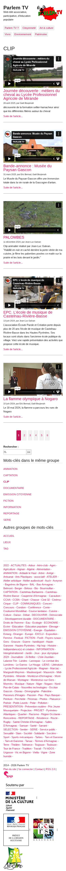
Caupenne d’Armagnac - (35, 595)
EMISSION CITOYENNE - (18, 630)
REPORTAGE (11, 513)
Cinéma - (57, 599)
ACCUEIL (8, 535)
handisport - (39, 641)
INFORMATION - (46, 649)
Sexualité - (9, 733)
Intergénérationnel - (14, 653)
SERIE (7, 519)
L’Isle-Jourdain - (46, 657)
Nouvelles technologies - (35, 687)
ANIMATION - (11, 573)
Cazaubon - (55, 595)
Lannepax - (35, 660)
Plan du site (9, 769)
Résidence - (44, 718)
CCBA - (17, 599)
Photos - (45, 699)
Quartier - (23, 714)
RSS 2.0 (50, 769)
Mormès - (9, 683)
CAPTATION (10, 475)
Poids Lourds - (21, 702)
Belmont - (9, 588)
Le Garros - (22, 664)
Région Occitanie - (51, 714)
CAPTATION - (11, 592)
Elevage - (54, 626)
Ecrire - (7, 626)
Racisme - (35, 714)
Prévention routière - (36, 706)
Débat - (27, 614)
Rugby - (8, 721)
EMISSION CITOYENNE (17, 494)
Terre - (7, 744)
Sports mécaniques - (23, 737)
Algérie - (32, 569)
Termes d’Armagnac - (47, 741)
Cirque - (8, 603)
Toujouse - (41, 744)
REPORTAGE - (27, 718)
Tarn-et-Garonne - (15, 741)
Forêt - (41, 637)
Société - (29, 733)
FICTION (8, 500)
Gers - (7, 641)
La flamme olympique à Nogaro (30, 399)
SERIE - (35, 729)
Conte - (47, 607)
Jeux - (38, 653)
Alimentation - (44, 569)
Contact (39, 769)
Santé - (34, 725)
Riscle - (55, 718)
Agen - (53, 565)
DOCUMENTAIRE (13, 488)
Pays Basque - (53, 695)
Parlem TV (15, 7)
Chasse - (35, 599)
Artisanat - (9, 576)
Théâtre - (16, 744)
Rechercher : (11, 446)
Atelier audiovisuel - (34, 580)
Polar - (34, 702)
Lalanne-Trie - (11, 660)
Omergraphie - (33, 691)
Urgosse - (9, 752)
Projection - (27, 710)
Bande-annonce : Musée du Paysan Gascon (27, 168)
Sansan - (24, 725)
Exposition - (52, 634)
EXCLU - (40, 634)
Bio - (37, 588)
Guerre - (27, 641)
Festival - (19, 637)
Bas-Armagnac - (46, 584)
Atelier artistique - (13, 580)
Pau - (41, 695)
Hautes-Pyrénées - (26, 645)
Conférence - (35, 607)
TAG (5, 548)
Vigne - (45, 752)
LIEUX (7, 542)
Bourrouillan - (47, 588)
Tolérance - (28, 744)
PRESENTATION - (14, 706)
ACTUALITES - (19, 565)
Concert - (48, 603)
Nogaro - (49, 683)
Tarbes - (40, 737)
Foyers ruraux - (53, 637)
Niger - (40, 683)
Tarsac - (30, 741)
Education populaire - (37, 626)
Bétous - (29, 588)
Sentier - (25, 729)
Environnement (22, 34)
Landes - (24, 660)
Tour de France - (12, 748)
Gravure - (17, 641)
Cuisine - (54, 611)
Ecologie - (38, 622)
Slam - (20, 733)
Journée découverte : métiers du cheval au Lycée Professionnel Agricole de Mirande (31, 95)
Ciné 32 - (46, 599)
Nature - (31, 683)
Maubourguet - (35, 672)
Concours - (9, 607)
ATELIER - (53, 576)
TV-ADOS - (49, 748)
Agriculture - (10, 569)
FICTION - (31, 637)
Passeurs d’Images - (15, 695)
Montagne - (24, 679)
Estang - (8, 634)
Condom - (22, 607)
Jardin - (29, 653)
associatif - (40, 576)
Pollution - (43, 702)
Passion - (32, 695)
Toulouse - (52, 744)
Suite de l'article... (13, 116)
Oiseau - (19, 691)
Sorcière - (52, 733)
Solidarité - (40, 733)
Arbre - (42, 573)
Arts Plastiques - (24, 576)
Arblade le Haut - (28, 573)
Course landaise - (39, 611)
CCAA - (8, 599)
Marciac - (55, 668)
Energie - (39, 630)
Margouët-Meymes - (15, 672)
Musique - (21, 683)
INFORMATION (12, 507)
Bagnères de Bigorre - (17, 584)
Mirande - (21, 676)
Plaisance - (56, 699)
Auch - (49, 580)
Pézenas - (34, 699)
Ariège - (51, 573)
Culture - (8, 614)
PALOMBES (13, 237)
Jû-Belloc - (31, 657)
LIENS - (47, 664)
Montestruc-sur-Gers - (43, 679)
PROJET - (40, 710)
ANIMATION (10, 468)
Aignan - (22, 569)
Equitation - (50, 630)
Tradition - (28, 748)
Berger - (19, 588)
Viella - (37, 752)
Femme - (8, 637)
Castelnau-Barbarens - (33, 592)
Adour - (32, 565)
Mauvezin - (50, 672)
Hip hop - (42, 645)
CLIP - (17, 603)
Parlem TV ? (12, 27)
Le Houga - (35, 664)
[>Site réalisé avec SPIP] (8, 774)
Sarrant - (43, 725)
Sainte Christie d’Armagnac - (29, 721)
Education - (18, 626)
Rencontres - (10, 718)
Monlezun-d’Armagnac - (41, 676)
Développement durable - (19, 618)
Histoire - (53, 645)
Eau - (29, 622)
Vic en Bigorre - (24, 752)
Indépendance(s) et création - (19, 649)
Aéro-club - (43, 565)
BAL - (33, 584)
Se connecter (25, 769)
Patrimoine (41, 34)
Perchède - (21, 699)
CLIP (6, 481)
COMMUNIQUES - (32, 603)
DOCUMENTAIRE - (44, 618)
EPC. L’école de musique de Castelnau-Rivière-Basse (27, 314)
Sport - (7, 737)
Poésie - (8, 702)
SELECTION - (11, 729)
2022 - (7, 565)
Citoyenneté (29, 27)
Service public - (48, 729)
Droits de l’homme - (14, 622)
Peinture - (9, 699)
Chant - (26, 599)
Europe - (30, 634)
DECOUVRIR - (40, 614)
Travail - (38, 748)
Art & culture (46, 27)
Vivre (7, 34)
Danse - (18, 614)
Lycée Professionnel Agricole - (22, 668)
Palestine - (47, 691)
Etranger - (19, 634)
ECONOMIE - (52, 622)
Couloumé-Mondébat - (16, 611)
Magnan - (44, 668)
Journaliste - (18, 657)
